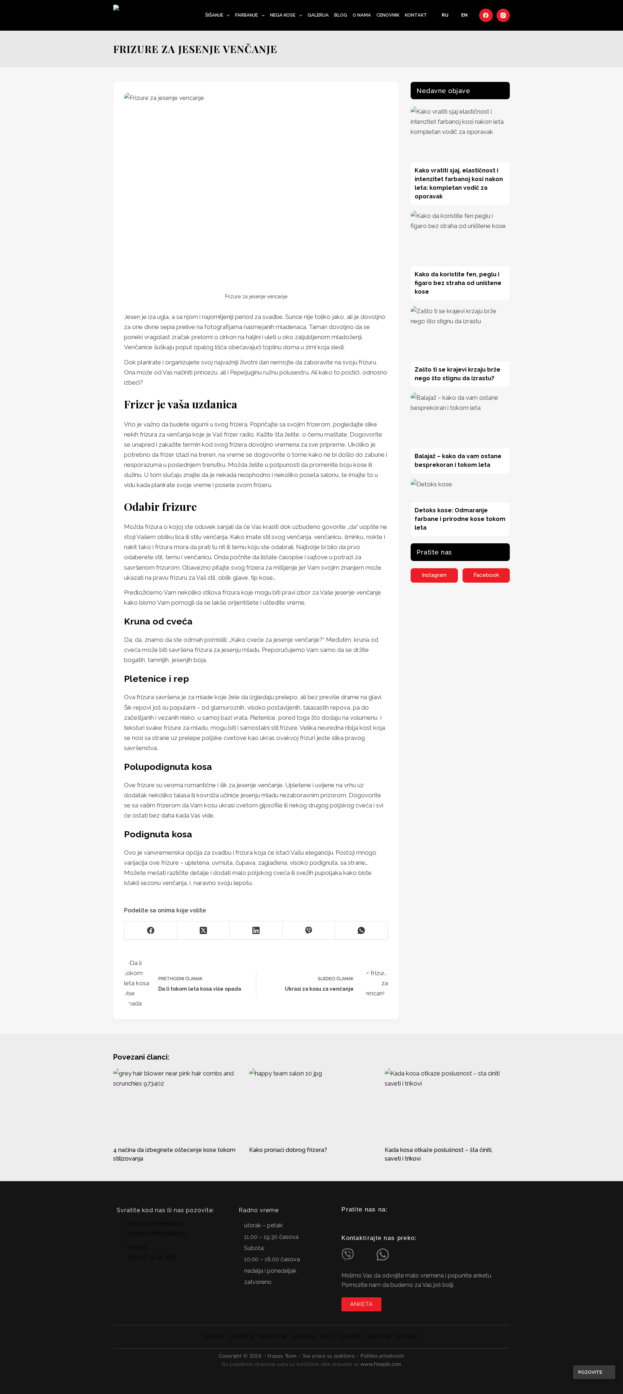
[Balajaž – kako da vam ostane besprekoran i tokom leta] (460, 420)
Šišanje (214, 15)
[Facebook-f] (360, 1224)
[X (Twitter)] (203, 930)
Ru (445, 15)
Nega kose (282, 15)
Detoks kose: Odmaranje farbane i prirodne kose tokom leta (460, 519)
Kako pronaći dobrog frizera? (288, 1150)
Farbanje (246, 15)
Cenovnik (387, 15)
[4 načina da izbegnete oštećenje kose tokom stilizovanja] (175, 1103)
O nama (362, 15)
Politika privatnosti (382, 1356)
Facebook (486, 575)
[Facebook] (486, 15)
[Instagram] (503, 15)
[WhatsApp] (361, 930)
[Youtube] (375, 1224)
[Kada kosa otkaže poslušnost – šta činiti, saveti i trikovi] (447, 1103)
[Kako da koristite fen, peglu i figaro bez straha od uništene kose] (460, 239)
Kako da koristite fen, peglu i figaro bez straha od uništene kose (458, 283)
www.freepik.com (381, 1364)
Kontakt (416, 15)
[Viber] (309, 930)
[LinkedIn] (256, 930)
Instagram (434, 575)
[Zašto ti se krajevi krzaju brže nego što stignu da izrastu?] (460, 334)
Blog (340, 15)
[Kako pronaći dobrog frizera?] (311, 1103)
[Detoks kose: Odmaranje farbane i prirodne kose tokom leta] (460, 491)
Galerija (318, 15)
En (464, 15)
